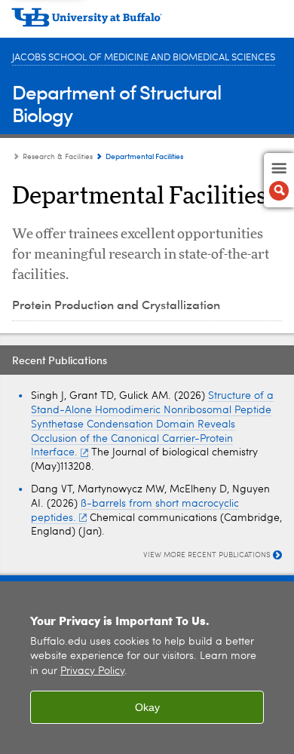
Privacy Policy (92, 671)
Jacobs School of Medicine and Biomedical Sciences (143, 58)
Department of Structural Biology (116, 102)
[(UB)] (147, 22)
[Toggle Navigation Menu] (279, 180)
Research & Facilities (58, 157)
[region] (147, 667)
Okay (147, 707)
